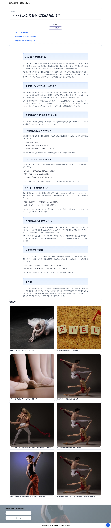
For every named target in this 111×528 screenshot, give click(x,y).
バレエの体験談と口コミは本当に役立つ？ (23, 399)
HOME (18, 513)
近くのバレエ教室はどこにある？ (67, 399)
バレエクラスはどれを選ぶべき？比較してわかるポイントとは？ (30, 448)
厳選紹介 (14, 11)
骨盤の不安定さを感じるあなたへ (25, 36)
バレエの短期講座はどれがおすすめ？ (69, 448)
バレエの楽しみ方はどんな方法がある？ (23, 350)
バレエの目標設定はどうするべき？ (68, 350)
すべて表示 (55, 28)
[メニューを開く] (100, 3)
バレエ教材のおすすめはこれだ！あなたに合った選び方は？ (76, 496)
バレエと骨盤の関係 (21, 32)
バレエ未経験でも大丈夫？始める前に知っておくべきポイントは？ (31, 496)
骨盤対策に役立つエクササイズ (25, 41)
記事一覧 (18, 518)
